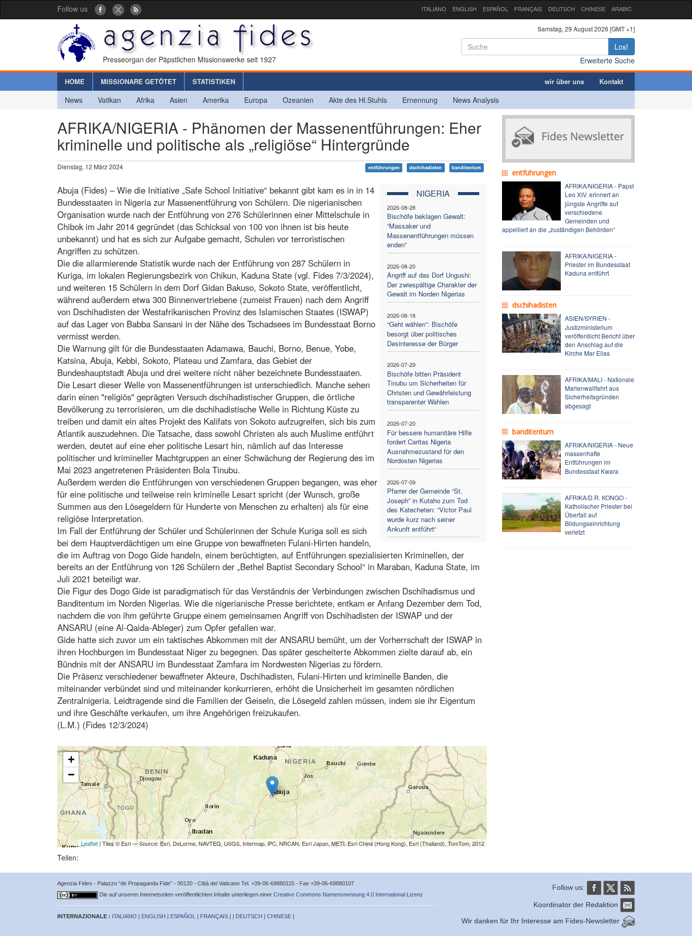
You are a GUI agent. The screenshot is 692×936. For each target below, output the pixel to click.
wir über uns (564, 81)
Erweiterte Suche (607, 60)
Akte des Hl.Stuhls (358, 100)
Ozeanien (298, 100)
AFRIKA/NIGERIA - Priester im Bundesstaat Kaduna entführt (597, 264)
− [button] (71, 774)
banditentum (466, 167)
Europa (255, 100)
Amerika (216, 100)
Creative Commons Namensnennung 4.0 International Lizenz (348, 894)
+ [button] (71, 759)
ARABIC (621, 9)
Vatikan (109, 100)
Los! (621, 47)
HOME (75, 81)
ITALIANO (433, 9)
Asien (178, 100)
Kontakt (611, 81)
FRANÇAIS (528, 9)
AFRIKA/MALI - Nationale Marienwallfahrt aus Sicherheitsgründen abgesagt (599, 392)
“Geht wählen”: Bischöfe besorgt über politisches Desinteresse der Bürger (422, 333)
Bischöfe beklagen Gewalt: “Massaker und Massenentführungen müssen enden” (430, 230)
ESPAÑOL (495, 9)
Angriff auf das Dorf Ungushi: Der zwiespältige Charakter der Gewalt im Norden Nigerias (432, 284)
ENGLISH (464, 9)
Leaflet (89, 843)
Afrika (145, 100)
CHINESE (593, 9)
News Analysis (476, 100)
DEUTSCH (561, 9)
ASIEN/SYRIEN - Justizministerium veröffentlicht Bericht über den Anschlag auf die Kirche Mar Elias (600, 335)
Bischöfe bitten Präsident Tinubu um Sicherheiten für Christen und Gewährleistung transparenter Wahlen (429, 388)
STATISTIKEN (214, 81)
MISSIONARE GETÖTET (138, 81)
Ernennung (420, 100)
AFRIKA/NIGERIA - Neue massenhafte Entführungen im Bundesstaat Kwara (599, 457)
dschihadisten (425, 167)
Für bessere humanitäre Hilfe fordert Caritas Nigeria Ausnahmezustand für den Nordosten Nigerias (429, 447)
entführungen (384, 167)
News (74, 100)
